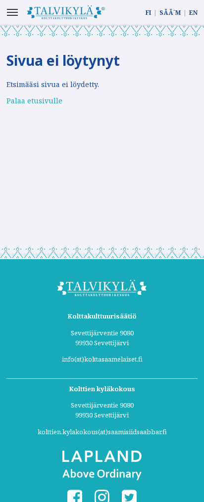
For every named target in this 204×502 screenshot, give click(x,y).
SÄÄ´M (170, 12)
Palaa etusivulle (34, 100)
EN (193, 12)
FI (148, 12)
